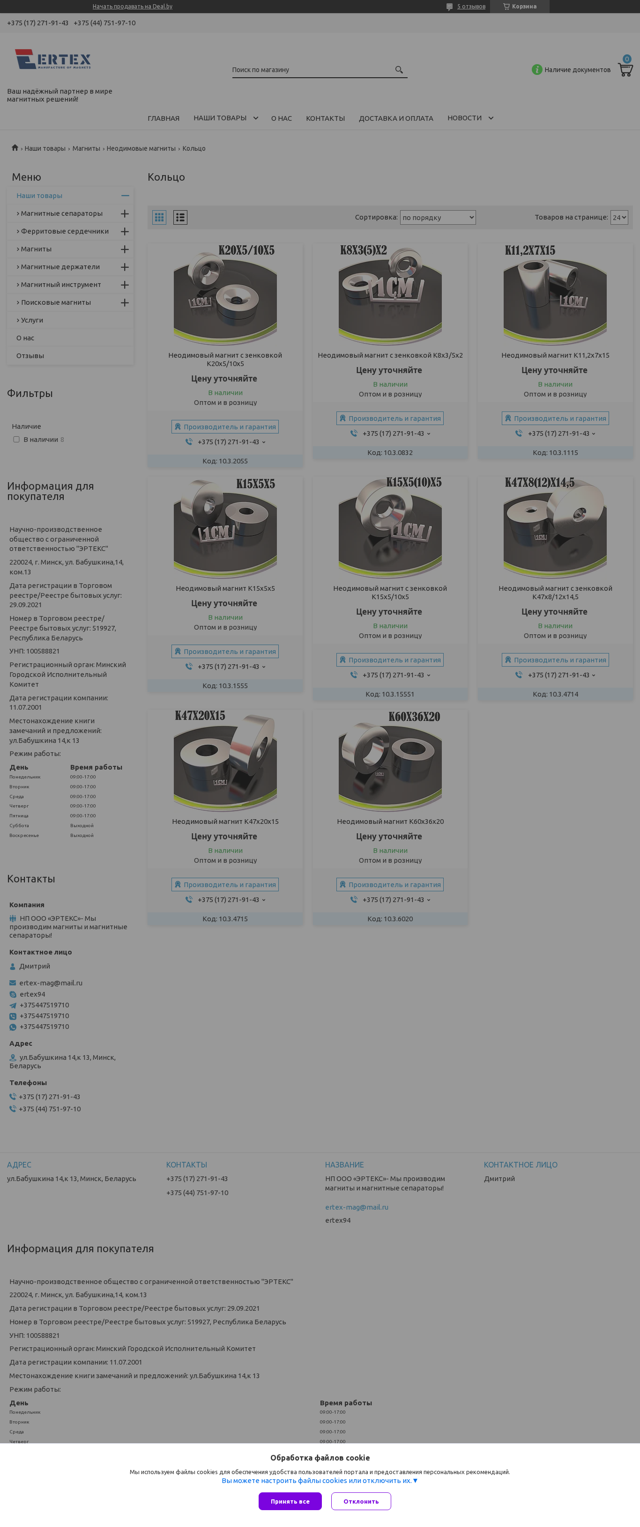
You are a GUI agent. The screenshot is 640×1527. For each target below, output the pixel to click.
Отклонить (361, 1501)
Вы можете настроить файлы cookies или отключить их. (317, 1480)
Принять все (290, 1501)
